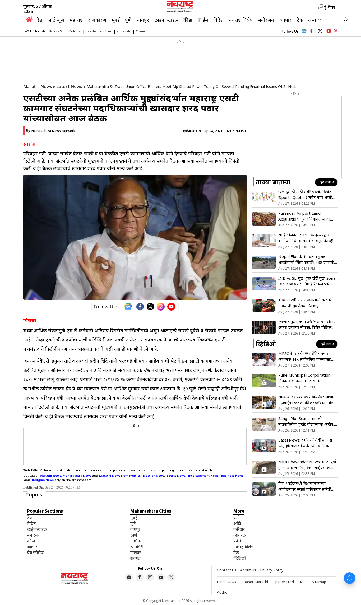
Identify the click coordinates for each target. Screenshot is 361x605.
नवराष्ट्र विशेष (241, 20)
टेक (300, 20)
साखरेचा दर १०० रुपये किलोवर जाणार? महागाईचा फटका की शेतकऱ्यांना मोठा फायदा (307, 399)
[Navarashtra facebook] (311, 31)
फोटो (237, 541)
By (50, 130)
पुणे (128, 20)
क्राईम (203, 20)
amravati (123, 31)
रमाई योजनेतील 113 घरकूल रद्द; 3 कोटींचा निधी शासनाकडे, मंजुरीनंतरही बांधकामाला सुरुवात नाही (305, 237)
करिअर (239, 529)
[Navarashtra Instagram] (336, 31)
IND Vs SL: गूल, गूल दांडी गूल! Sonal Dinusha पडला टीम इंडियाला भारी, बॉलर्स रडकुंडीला (307, 281)
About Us (248, 570)
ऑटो (237, 523)
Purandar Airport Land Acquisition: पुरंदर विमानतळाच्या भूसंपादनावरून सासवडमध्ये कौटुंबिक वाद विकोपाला (305, 216)
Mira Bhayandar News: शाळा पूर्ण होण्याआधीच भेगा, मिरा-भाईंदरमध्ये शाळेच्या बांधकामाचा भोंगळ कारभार (307, 464)
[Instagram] (160, 307)
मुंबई (116, 20)
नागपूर (143, 20)
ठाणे (133, 535)
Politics (74, 31)
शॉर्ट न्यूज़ (56, 20)
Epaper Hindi (284, 581)
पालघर (135, 552)
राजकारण (97, 20)
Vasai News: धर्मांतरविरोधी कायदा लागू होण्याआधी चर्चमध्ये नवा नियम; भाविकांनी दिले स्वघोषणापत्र (305, 443)
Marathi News (37, 86)
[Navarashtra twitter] (320, 31)
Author (223, 592)
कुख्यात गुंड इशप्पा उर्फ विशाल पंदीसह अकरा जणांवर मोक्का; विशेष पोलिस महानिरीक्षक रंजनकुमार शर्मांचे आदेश (306, 324)
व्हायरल (239, 535)
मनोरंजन (266, 20)
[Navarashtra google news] (129, 577)
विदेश (218, 20)
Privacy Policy (271, 570)
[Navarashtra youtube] (329, 31)
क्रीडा (187, 20)
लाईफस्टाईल (37, 529)
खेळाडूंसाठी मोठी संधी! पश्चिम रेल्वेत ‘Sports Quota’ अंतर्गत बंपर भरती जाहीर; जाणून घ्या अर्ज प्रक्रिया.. (305, 194)
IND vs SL (56, 31)
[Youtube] (171, 307)
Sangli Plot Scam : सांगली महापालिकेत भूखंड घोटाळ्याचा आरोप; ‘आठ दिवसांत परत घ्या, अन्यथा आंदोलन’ (306, 421)
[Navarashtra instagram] (150, 577)
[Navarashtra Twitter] (171, 577)
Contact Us (226, 570)
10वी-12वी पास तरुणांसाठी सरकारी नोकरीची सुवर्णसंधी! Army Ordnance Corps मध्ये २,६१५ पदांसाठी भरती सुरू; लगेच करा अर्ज (305, 302)
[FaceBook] (140, 307)
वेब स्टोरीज (35, 552)
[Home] (29, 21)
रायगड (135, 558)
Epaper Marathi (255, 581)
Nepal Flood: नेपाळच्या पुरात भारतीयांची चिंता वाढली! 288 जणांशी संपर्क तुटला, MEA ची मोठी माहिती (306, 259)
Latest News (69, 86)
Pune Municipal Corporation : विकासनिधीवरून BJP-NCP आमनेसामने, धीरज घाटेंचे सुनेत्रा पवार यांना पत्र (305, 378)
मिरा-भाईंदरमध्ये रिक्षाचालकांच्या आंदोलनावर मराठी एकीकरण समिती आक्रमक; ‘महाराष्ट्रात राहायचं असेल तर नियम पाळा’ (306, 486)
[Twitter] (150, 306)
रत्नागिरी (136, 547)
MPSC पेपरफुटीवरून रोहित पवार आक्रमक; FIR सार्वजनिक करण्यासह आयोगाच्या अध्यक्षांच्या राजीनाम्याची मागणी (304, 356)
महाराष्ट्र (76, 20)
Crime (140, 31)
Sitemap (319, 581)
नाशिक (135, 541)
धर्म (236, 517)
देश (39, 20)
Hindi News (226, 581)
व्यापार (285, 20)
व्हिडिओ (239, 558)
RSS (303, 581)
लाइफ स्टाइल (166, 20)
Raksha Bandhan (98, 31)
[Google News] (304, 32)
